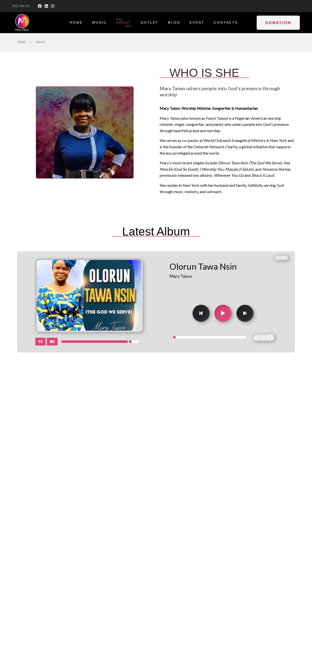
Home (76, 22)
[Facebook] (40, 6)
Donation (278, 22)
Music (99, 22)
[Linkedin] (46, 6)
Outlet (149, 22)
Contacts (226, 22)
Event (197, 22)
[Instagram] (52, 6)
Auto (260, 338)
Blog (174, 22)
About (123, 22)
